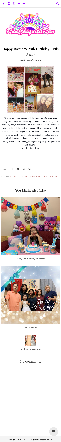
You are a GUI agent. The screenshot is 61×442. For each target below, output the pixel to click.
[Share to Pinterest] (24, 169)
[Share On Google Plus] (29, 169)
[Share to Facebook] (12, 169)
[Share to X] (18, 169)
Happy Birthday (39, 176)
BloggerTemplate (46, 440)
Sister (54, 176)
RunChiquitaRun (22, 440)
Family (25, 176)
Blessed (15, 176)
